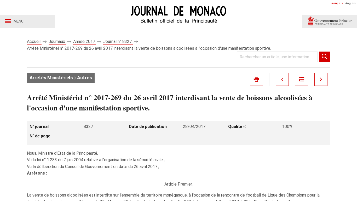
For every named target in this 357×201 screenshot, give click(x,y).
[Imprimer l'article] (256, 79)
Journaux (57, 41)
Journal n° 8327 (118, 41)
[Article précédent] (282, 79)
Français (337, 3)
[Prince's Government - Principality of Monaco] (329, 21)
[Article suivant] (320, 79)
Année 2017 (84, 41)
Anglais (350, 3)
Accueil (34, 41)
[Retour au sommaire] (301, 79)
